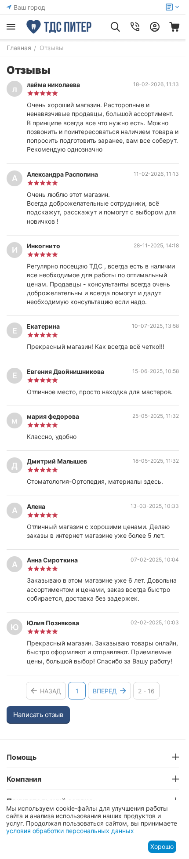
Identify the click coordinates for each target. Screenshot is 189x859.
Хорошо (162, 846)
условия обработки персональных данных (70, 830)
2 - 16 (146, 691)
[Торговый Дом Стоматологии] (59, 26)
